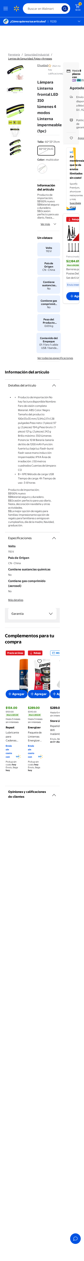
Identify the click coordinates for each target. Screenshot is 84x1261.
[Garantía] (50, 613)
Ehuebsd (42, 65)
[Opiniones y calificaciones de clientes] (54, 793)
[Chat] (75, 1238)
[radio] (46, 151)
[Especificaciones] (54, 538)
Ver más (45, 224)
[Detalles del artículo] (54, 385)
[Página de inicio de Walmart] (16, 8)
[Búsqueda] (65, 8)
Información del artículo (27, 372)
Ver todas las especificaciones (55, 358)
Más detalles (15, 600)
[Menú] (6, 8)
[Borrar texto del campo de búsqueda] (59, 8)
